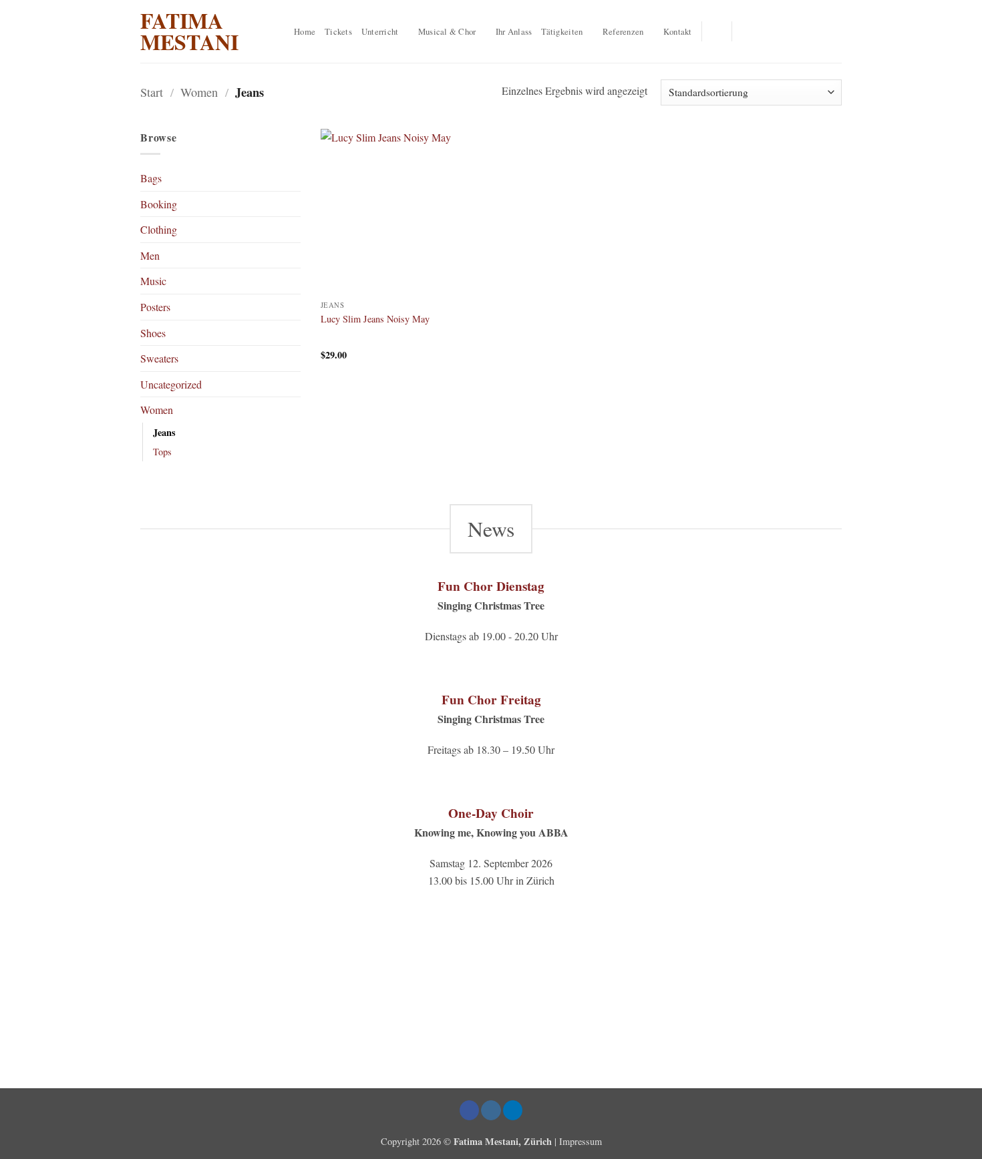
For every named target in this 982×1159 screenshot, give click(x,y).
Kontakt (677, 31)
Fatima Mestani (189, 31)
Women (199, 92)
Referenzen (623, 31)
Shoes (153, 333)
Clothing (158, 229)
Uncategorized (171, 384)
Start (151, 92)
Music (153, 281)
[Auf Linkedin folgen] (781, 31)
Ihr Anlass (514, 31)
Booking (158, 204)
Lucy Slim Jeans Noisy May (375, 319)
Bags (151, 178)
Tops (162, 451)
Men (150, 255)
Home (304, 31)
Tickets (338, 31)
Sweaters (159, 358)
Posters (155, 307)
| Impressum (578, 1141)
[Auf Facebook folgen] (746, 31)
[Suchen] (717, 31)
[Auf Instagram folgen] (763, 31)
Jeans (164, 432)
